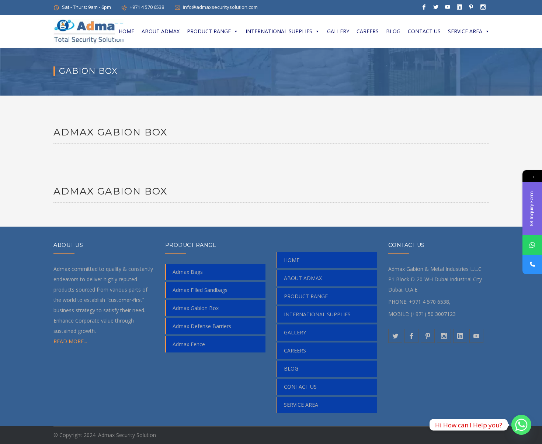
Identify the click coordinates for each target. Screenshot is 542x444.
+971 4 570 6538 (147, 7)
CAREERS (368, 31)
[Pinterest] (471, 7)
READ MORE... (70, 341)
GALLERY (338, 31)
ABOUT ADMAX (161, 31)
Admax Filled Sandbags (200, 289)
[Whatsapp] (521, 425)
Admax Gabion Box (110, 132)
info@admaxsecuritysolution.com (220, 7)
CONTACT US (424, 31)
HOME (126, 31)
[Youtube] (447, 7)
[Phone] (532, 264)
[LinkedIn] (459, 7)
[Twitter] (435, 7)
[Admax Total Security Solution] (88, 30)
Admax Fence (189, 344)
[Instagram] (483, 7)
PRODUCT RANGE (209, 31)
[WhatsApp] (532, 245)
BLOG (393, 31)
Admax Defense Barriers (202, 326)
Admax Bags (188, 271)
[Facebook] (424, 7)
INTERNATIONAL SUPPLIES (279, 31)
